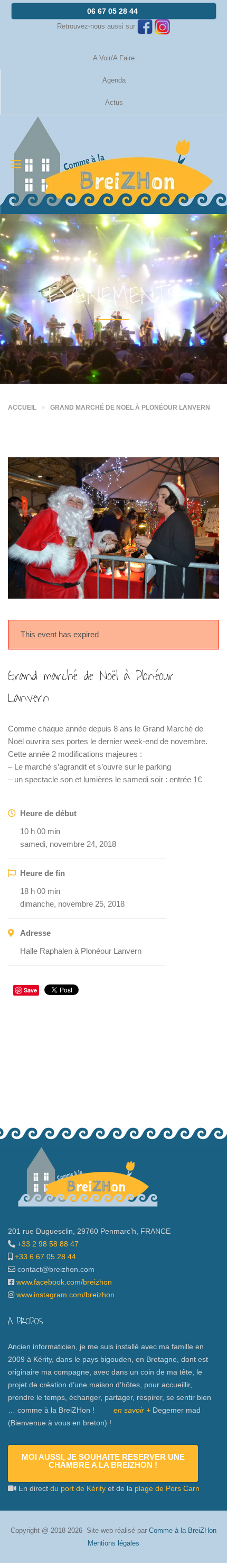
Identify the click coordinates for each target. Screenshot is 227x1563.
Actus (114, 102)
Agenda (114, 80)
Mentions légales (113, 1543)
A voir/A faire (114, 58)
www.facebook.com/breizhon (64, 1282)
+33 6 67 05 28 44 (44, 1256)
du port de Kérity (78, 1488)
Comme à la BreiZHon (182, 1530)
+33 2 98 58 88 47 (47, 1244)
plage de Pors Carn (167, 1488)
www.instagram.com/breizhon (65, 1294)
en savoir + (132, 1410)
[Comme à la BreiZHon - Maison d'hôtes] (113, 164)
